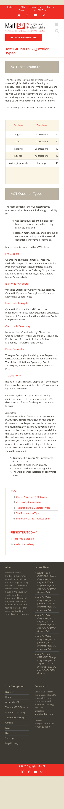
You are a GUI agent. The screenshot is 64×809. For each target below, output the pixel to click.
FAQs (7, 727)
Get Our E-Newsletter (23, 37)
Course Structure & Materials (31, 497)
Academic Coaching (24, 544)
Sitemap (9, 738)
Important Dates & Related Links (33, 518)
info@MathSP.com (44, 714)
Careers (9, 722)
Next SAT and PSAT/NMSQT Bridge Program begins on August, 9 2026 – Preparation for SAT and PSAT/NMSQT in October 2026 (46, 582)
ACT (16, 490)
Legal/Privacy (11, 743)
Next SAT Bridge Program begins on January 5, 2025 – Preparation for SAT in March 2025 (46, 642)
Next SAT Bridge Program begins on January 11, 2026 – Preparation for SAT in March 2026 (46, 603)
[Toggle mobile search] (57, 32)
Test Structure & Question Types (33, 507)
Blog (7, 732)
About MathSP (12, 702)
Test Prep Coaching (24, 538)
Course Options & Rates (28, 502)
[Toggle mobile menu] (57, 26)
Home (8, 696)
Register (9, 691)
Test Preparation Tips (27, 513)
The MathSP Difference (16, 707)
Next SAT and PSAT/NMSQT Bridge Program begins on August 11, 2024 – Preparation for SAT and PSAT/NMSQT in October (46, 664)
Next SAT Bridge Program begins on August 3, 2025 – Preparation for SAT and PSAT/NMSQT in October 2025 (46, 622)
